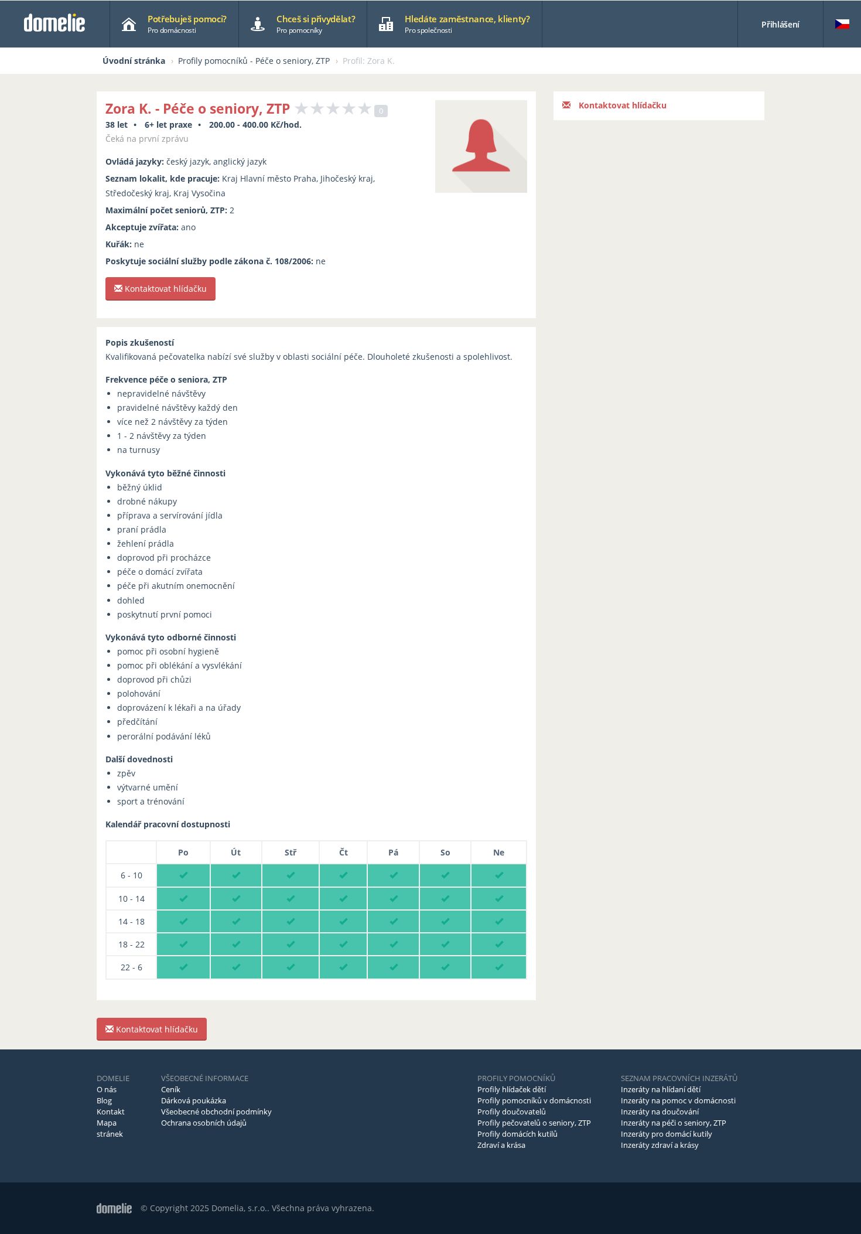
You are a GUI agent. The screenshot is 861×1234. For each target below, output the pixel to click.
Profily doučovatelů (511, 1111)
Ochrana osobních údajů (204, 1122)
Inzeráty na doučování (660, 1111)
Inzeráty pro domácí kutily (666, 1134)
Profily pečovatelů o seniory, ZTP (534, 1122)
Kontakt (111, 1111)
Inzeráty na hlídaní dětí (661, 1089)
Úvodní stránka (133, 60)
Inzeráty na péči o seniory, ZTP (673, 1122)
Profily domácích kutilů (517, 1134)
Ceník (170, 1089)
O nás (107, 1089)
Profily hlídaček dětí (511, 1089)
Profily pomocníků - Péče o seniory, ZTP (254, 60)
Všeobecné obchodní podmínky (216, 1111)
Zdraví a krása (501, 1145)
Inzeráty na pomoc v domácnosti (678, 1100)
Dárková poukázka (193, 1100)
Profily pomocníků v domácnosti (534, 1100)
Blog (104, 1100)
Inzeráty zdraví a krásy (660, 1145)
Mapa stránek (110, 1128)
